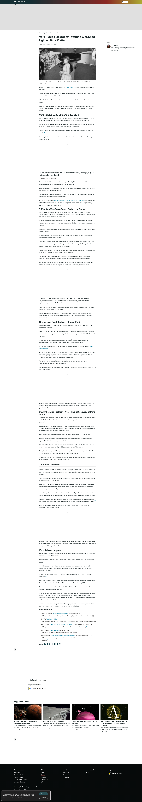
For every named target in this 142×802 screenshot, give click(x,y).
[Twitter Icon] (17, 790)
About (87, 772)
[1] (44, 132)
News (43, 772)
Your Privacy (66, 772)
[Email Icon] (27, 790)
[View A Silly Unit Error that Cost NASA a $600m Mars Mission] (27, 712)
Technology (44, 779)
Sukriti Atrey (114, 45)
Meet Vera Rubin (54, 630)
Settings (43, 797)
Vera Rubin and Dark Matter (60, 613)
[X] (45, 644)
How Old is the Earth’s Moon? (53, 721)
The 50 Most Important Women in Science (63, 635)
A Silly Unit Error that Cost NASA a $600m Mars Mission (26, 722)
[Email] (60, 644)
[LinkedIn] (47, 644)
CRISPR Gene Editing (20, 779)
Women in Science (56, 33)
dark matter (69, 87)
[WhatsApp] (50, 644)
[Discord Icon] (22, 790)
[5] (46, 576)
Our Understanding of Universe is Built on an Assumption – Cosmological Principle (114, 723)
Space (48, 33)
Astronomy (17, 772)
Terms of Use (67, 775)
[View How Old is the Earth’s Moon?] (56, 712)
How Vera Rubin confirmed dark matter (62, 624)
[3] (44, 421)
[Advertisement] (71, 16)
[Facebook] (55, 644)
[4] (95, 501)
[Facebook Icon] (25, 790)
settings (20, 797)
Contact (88, 775)
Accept (43, 794)
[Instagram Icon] (15, 790)
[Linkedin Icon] (19, 790)
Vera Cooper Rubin (51, 619)
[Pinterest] (57, 644)
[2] (84, 342)
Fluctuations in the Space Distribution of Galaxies (69, 200)
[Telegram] (52, 644)
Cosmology (42, 33)
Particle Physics (18, 777)
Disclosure (66, 777)
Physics (43, 777)
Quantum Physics (19, 775)
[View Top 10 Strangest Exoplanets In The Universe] (85, 712)
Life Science (44, 782)
